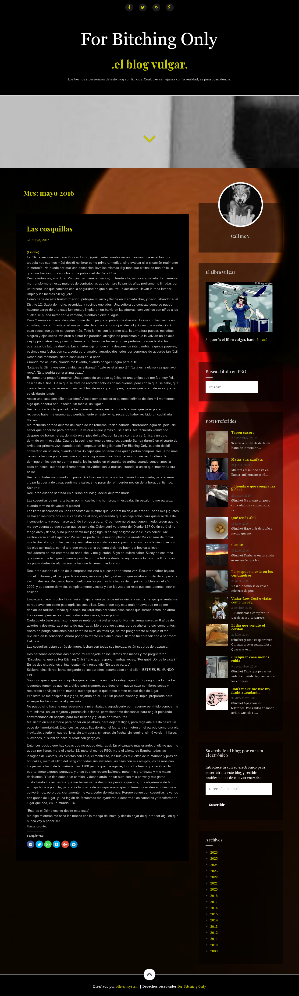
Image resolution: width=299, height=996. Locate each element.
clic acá (261, 339)
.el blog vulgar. (149, 63)
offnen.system (127, 986)
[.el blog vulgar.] (149, 41)
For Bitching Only (192, 986)
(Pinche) (33, 252)
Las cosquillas (50, 228)
